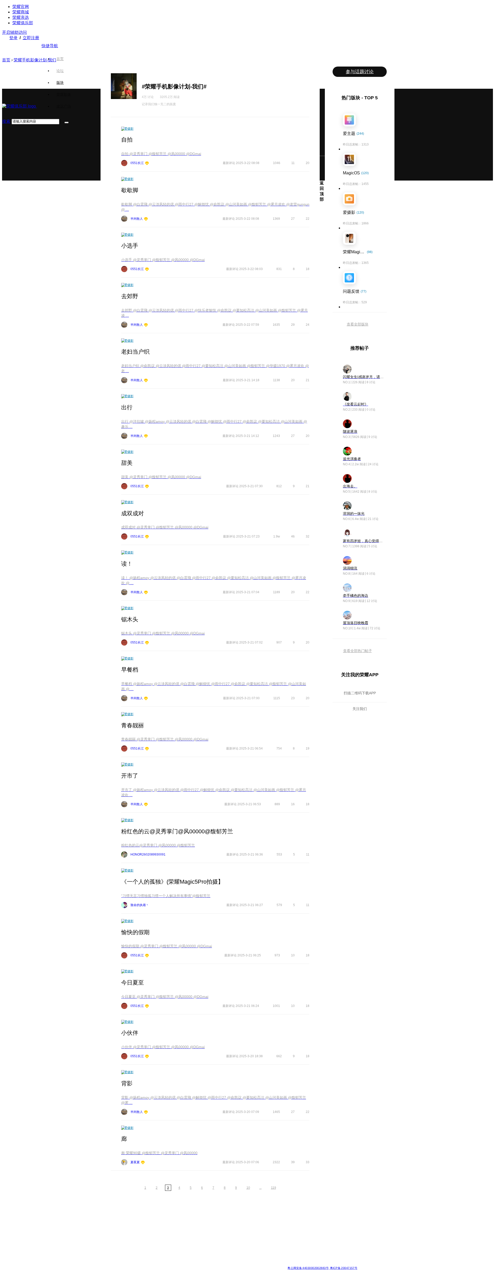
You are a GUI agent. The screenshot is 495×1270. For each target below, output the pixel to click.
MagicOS (256, 1215)
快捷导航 (50, 46)
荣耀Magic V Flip (112, 1258)
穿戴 (290, 1228)
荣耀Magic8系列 (112, 1221)
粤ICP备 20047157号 (343, 1267)
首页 (60, 59)
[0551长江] (147, 163)
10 (248, 1188)
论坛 (60, 71)
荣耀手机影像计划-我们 (35, 60)
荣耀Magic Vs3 (111, 1252)
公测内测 (256, 1221)
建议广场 (63, 106)
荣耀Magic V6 (110, 1215)
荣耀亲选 (20, 17)
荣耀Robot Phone (225, 1215)
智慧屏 (292, 1234)
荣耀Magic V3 (110, 1246)
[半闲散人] (146, 219)
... (260, 1188)
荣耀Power (220, 1228)
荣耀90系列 (146, 1258)
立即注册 (31, 38)
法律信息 (230, 1263)
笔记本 (292, 1215)
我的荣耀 (256, 1234)
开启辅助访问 (14, 32)
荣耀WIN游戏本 (186, 1234)
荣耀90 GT (145, 1252)
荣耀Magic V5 (110, 1228)
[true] (66, 122)
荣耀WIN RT (183, 1221)
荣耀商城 (20, 12)
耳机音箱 (293, 1240)
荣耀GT (218, 1246)
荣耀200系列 (147, 1240)
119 (273, 1188)
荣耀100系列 (147, 1246)
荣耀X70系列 (222, 1258)
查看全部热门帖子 (357, 651)
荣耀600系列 (147, 1215)
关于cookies (216, 1263)
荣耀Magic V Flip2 (113, 1234)
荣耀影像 (63, 94)
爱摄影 (129, 129)
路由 (290, 1246)
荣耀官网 (20, 6)
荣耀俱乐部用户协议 (153, 1263)
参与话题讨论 (360, 71)
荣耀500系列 (147, 1221)
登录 (13, 38)
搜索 (6, 121)
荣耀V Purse (221, 1252)
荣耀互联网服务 (335, 1215)
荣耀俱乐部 (22, 23)
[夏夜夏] (143, 1163)
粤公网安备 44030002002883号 (307, 1267)
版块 (60, 82)
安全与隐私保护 (261, 1228)
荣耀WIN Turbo (185, 1228)
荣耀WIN (181, 1215)
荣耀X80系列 (222, 1221)
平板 (290, 1221)
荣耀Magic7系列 (112, 1240)
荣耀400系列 (147, 1228)
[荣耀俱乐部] (19, 106)
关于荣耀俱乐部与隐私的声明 (187, 1263)
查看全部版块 (357, 324)
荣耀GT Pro (221, 1240)
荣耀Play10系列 (224, 1234)
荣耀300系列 (147, 1234)
